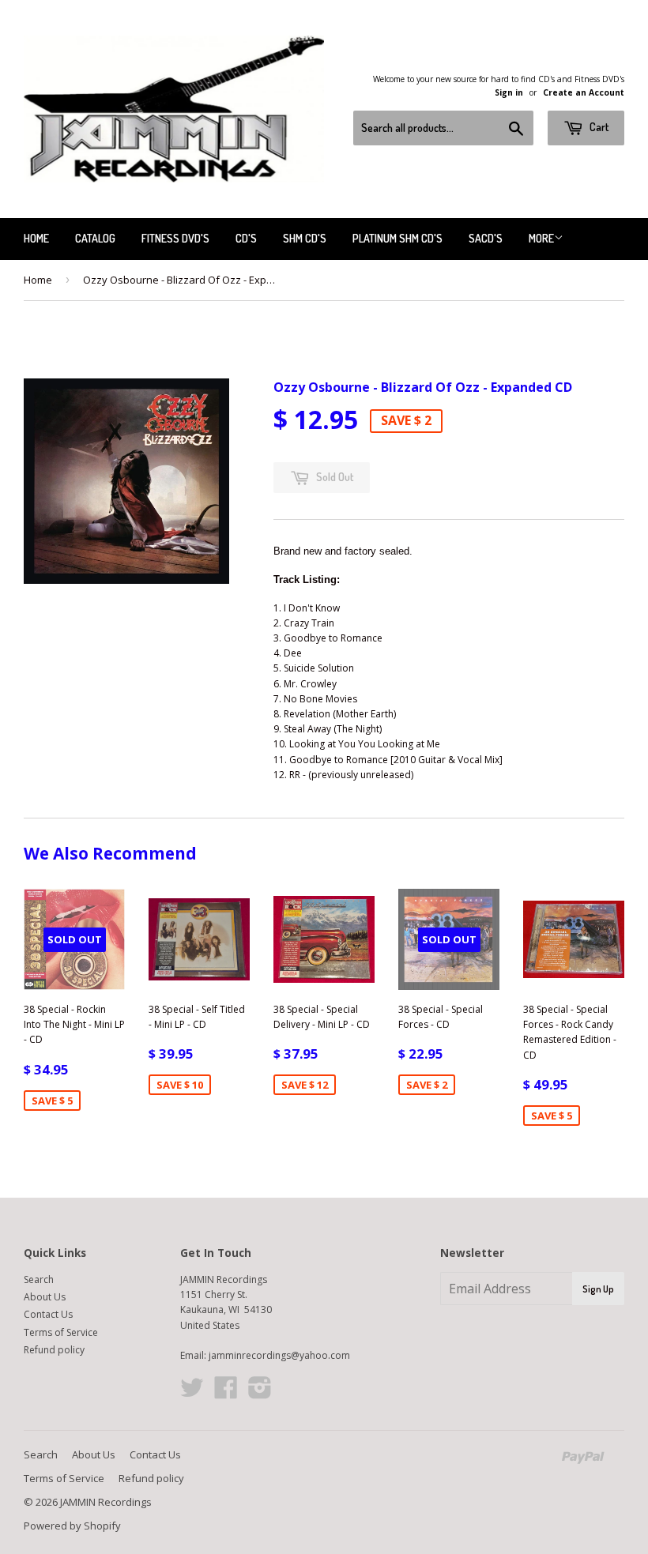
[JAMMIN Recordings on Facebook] (226, 1393)
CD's (246, 238)
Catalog (95, 238)
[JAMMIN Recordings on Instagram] (260, 1393)
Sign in (509, 92)
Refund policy (54, 1349)
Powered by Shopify (72, 1525)
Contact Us (48, 1314)
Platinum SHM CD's (397, 238)
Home (36, 238)
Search (39, 1279)
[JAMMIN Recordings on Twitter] (192, 1393)
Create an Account (583, 92)
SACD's (486, 238)
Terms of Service (61, 1332)
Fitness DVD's (175, 238)
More (541, 238)
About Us (45, 1297)
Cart (597, 127)
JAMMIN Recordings (106, 1502)
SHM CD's (304, 238)
